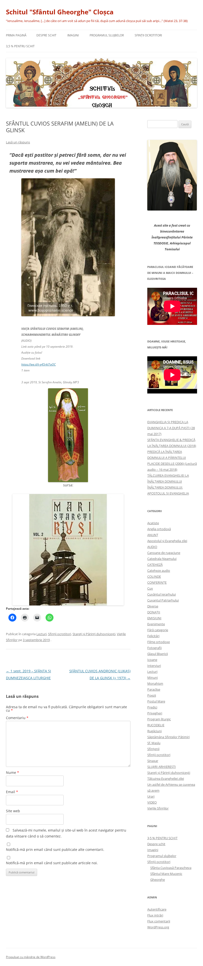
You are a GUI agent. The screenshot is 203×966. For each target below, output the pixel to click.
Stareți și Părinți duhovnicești (94, 634)
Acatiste (153, 523)
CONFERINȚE (157, 582)
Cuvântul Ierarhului (161, 594)
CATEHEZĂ (155, 564)
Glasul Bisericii (157, 654)
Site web (13, 811)
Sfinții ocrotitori (59, 634)
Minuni (152, 677)
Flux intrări (155, 915)
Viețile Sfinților (158, 808)
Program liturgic (159, 719)
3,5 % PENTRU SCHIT (20, 46)
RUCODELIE (155, 725)
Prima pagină (16, 35)
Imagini (73, 35)
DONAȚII (153, 612)
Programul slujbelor (107, 35)
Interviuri (154, 665)
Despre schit (46, 35)
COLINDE (154, 576)
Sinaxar (152, 760)
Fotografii (154, 648)
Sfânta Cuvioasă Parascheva (170, 867)
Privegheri (154, 713)
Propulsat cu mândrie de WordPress (30, 957)
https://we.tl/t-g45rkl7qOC (38, 364)
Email (12, 791)
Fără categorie (157, 630)
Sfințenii (153, 749)
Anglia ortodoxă (159, 529)
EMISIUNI (154, 618)
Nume (12, 772)
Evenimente (156, 624)
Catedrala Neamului (162, 558)
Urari (150, 796)
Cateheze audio (158, 570)
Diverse (152, 606)
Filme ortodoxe (158, 642)
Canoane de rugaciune (163, 552)
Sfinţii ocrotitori (148, 35)
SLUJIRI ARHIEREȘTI (161, 766)
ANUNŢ (152, 535)
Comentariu (17, 717)
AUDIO (152, 547)
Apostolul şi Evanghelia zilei (167, 541)
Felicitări (153, 636)
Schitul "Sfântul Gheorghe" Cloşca (60, 11)
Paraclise (153, 689)
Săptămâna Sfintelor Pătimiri (168, 737)
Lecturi (41, 634)
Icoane (152, 659)
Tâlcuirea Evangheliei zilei (165, 778)
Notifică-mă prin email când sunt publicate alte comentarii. (55, 849)
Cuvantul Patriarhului (163, 600)
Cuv (150, 588)
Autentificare (156, 909)
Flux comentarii (158, 921)
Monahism (155, 683)
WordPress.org (158, 927)
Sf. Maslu (153, 743)
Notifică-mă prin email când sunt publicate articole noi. (52, 863)
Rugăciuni (154, 731)
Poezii (151, 695)
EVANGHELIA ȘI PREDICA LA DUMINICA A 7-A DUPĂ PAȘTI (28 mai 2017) (171, 428)
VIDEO (152, 802)
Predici (152, 707)
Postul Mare (156, 701)
